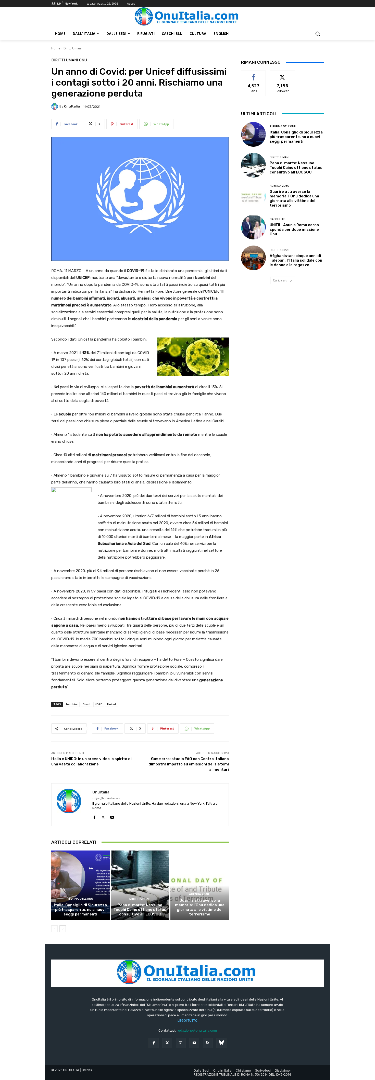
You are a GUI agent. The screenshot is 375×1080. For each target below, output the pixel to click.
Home (55, 48)
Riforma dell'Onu (80, 898)
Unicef (111, 704)
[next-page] (62, 928)
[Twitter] (167, 1043)
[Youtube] (112, 816)
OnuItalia (72, 106)
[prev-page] (54, 928)
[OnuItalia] (55, 106)
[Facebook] (94, 816)
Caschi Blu (278, 219)
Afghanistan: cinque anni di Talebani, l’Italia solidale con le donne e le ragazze (296, 260)
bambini (72, 704)
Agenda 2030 (199, 894)
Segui (282, 74)
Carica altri (281, 280)
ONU (83, 60)
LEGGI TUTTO (187, 1020)
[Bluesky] (221, 1043)
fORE (98, 704)
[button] (317, 34)
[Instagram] (181, 1043)
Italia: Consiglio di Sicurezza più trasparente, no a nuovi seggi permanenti (80, 909)
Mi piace (253, 74)
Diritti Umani (73, 48)
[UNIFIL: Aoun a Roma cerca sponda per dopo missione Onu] (253, 227)
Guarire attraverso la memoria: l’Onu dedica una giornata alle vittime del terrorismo (199, 907)
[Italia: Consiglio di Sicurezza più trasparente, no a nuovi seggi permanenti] (80, 885)
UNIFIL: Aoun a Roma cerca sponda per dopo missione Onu (294, 229)
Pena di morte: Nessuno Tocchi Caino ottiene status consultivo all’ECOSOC (140, 909)
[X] (103, 816)
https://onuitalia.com (106, 798)
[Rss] (208, 1043)
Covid (86, 704)
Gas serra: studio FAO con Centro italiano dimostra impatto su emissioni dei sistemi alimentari (188, 764)
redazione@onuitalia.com (197, 1030)
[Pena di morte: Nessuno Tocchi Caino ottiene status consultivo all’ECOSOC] (140, 885)
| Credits (86, 1070)
